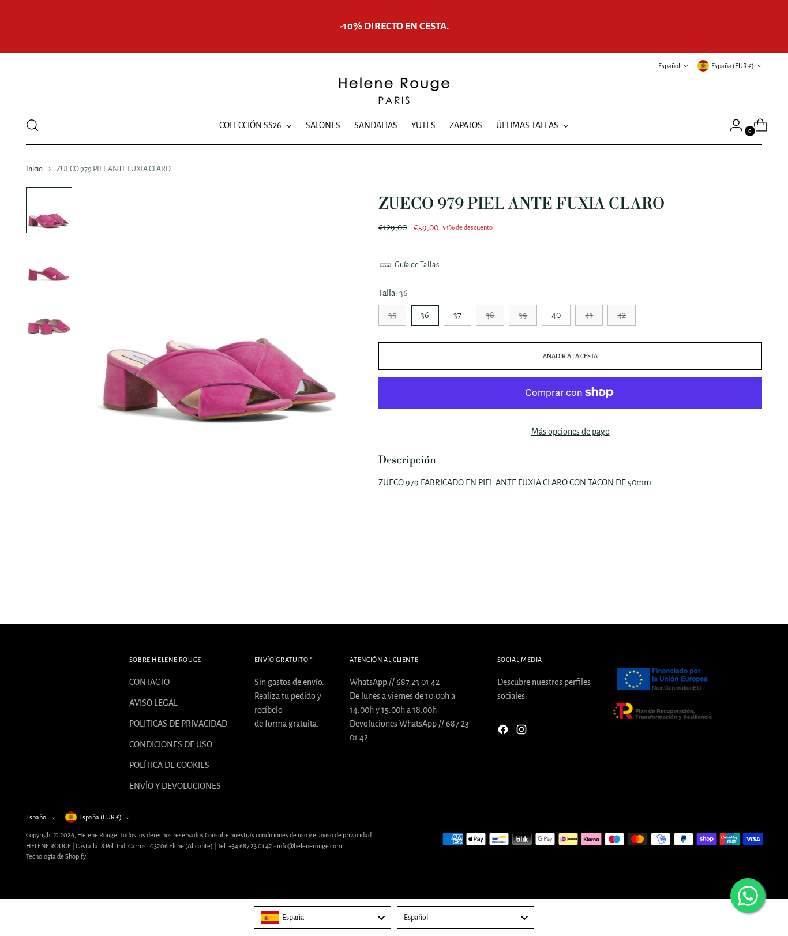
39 (523, 315)
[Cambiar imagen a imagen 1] (49, 210)
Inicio (34, 169)
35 (392, 315)
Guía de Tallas (417, 265)
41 (589, 315)
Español (669, 65)
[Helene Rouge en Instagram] (523, 731)
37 (457, 315)
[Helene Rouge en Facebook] (504, 731)
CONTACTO (149, 682)
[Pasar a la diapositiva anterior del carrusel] (726, 585)
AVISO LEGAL (153, 702)
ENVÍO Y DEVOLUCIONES (175, 786)
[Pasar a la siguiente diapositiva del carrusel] (752, 584)
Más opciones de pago (570, 431)
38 (490, 315)
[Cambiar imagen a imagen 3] (49, 316)
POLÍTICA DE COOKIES (169, 765)
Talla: (393, 293)
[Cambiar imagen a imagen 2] (49, 263)
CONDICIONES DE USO (170, 744)
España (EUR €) (732, 65)
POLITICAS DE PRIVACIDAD (178, 723)
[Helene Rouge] (394, 90)
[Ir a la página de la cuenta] (731, 125)
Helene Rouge (97, 835)
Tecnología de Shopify (56, 856)
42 (621, 315)
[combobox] (322, 917)
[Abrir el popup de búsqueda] (32, 125)
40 (556, 315)
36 (425, 315)
